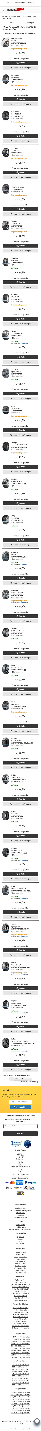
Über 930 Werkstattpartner (20, 1167)
